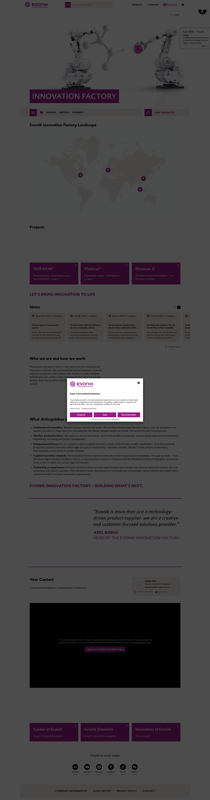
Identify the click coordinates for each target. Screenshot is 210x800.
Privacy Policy (75, 408)
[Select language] (138, 382)
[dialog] (105, 400)
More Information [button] (129, 415)
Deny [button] (105, 415)
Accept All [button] (81, 415)
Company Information (88, 408)
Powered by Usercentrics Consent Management (105, 419)
